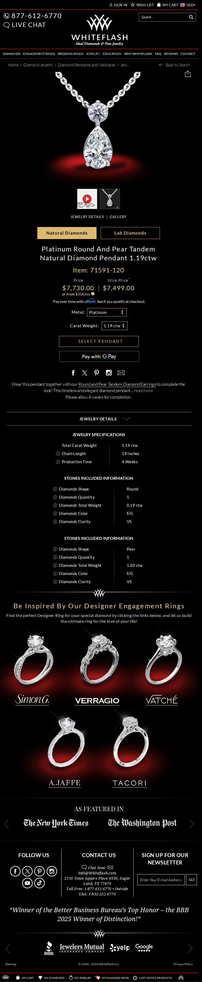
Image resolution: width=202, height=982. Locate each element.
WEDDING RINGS (70, 54)
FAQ (158, 54)
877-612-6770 (37, 15)
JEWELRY (93, 54)
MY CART (170, 5)
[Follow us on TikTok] (40, 887)
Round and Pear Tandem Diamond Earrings (117, 384)
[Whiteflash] (99, 30)
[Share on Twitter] (84, 373)
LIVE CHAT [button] (29, 24)
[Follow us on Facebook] (15, 875)
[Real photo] (110, 198)
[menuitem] (11, 54)
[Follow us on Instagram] (52, 875)
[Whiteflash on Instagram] (108, 373)
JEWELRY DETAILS (87, 217)
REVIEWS (171, 54)
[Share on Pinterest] (96, 375)
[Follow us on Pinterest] (40, 875)
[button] (6, 25)
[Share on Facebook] (74, 373)
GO (191, 879)
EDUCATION (112, 54)
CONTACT (187, 54)
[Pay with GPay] (99, 356)
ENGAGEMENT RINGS (39, 54)
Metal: (78, 311)
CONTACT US (99, 855)
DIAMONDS (11, 54)
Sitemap (10, 964)
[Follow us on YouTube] (27, 887)
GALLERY (118, 217)
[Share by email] (120, 373)
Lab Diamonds (130, 233)
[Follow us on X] (27, 875)
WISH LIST (145, 5)
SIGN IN (120, 5)
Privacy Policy (183, 964)
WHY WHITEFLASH (138, 54)
